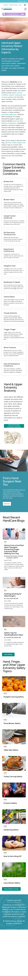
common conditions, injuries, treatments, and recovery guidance (13, 95)
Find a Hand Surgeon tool (16, 143)
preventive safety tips (8, 114)
